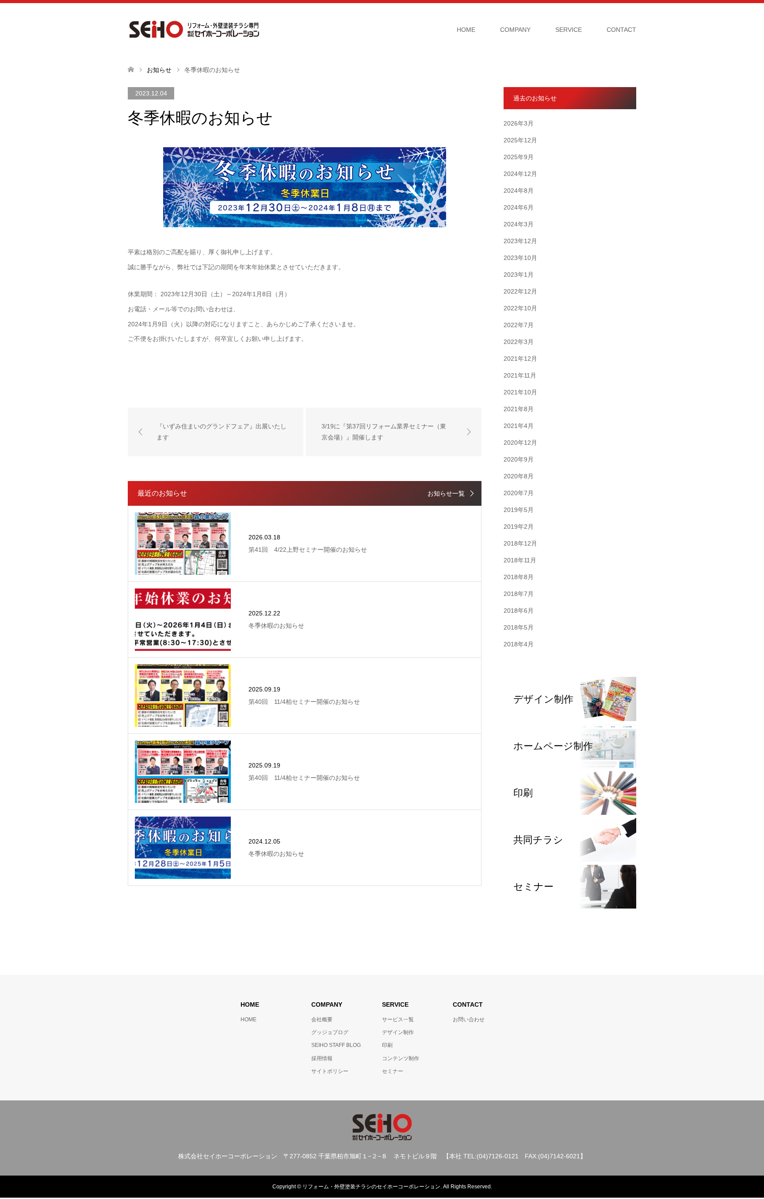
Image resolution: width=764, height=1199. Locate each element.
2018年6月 (519, 610)
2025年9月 (519, 156)
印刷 (387, 1045)
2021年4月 (519, 425)
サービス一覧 (398, 1019)
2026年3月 (519, 123)
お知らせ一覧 (446, 493)
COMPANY (515, 29)
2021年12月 (520, 358)
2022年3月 (519, 341)
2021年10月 (520, 392)
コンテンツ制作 (400, 1058)
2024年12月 (520, 173)
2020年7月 (519, 492)
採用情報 (321, 1058)
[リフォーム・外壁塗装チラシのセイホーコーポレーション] (194, 29)
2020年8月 (519, 476)
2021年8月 (519, 408)
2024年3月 (519, 224)
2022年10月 (520, 308)
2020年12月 (520, 442)
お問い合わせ (469, 1019)
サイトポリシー (329, 1071)
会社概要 (321, 1019)
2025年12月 (520, 140)
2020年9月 (519, 459)
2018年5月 (519, 627)
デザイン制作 (398, 1032)
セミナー (392, 1071)
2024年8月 (519, 190)
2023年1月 (519, 274)
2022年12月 (520, 291)
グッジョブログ (329, 1032)
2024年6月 (519, 207)
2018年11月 (520, 560)
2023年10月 (520, 257)
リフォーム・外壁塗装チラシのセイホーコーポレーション (371, 1187)
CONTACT (621, 29)
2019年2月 (519, 526)
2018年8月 (519, 576)
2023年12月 (520, 240)
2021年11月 (520, 375)
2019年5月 (519, 509)
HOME (466, 29)
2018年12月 (520, 543)
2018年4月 (519, 644)
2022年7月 (519, 324)
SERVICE (568, 29)
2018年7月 (519, 593)
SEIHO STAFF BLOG (336, 1045)
